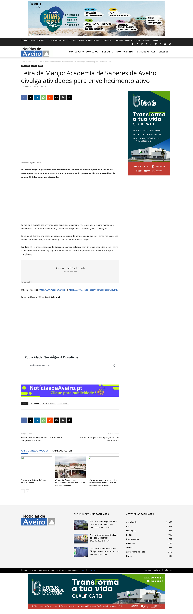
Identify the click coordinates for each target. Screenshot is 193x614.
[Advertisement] (70, 202)
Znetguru (91, 570)
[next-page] (27, 491)
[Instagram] (142, 44)
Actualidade (33, 62)
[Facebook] (137, 44)
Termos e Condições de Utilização (158, 570)
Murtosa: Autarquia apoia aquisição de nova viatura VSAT (99, 439)
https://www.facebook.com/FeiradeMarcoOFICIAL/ (93, 289)
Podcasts (107, 51)
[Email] (56, 97)
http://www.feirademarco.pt (52, 289)
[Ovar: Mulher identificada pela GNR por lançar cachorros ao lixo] (81, 552)
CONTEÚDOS (75, 51)
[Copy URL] (69, 97)
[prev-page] (23, 491)
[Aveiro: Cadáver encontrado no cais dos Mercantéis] (81, 538)
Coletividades (35, 403)
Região (34, 66)
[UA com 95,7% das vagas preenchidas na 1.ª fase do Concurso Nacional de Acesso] (70, 467)
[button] (133, 44)
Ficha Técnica (107, 40)
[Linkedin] (37, 97)
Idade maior (63, 403)
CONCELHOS (92, 51)
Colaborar (147, 40)
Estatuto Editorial (92, 40)
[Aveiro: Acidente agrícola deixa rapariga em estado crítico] (81, 525)
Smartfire (81, 570)
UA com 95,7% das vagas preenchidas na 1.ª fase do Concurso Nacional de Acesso (70, 483)
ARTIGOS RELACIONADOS (35, 450)
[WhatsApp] (160, 44)
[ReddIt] (50, 97)
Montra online (125, 51)
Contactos (157, 40)
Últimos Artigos (146, 51)
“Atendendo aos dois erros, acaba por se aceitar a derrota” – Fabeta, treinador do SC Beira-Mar (103, 483)
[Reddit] (151, 44)
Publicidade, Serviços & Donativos (127, 40)
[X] (156, 44)
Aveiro (41, 66)
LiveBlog (163, 51)
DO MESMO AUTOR (61, 450)
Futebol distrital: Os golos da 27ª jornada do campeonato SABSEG (41, 439)
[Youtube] (165, 44)
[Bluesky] (170, 44)
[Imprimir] (63, 97)
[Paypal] (146, 44)
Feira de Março (49, 403)
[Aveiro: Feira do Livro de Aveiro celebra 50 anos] (36, 467)
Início (23, 62)
